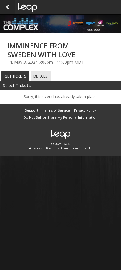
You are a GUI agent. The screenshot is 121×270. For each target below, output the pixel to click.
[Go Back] (7, 7)
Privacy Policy (85, 110)
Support (31, 110)
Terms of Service (56, 110)
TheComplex (47, 7)
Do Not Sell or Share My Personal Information (60, 117)
